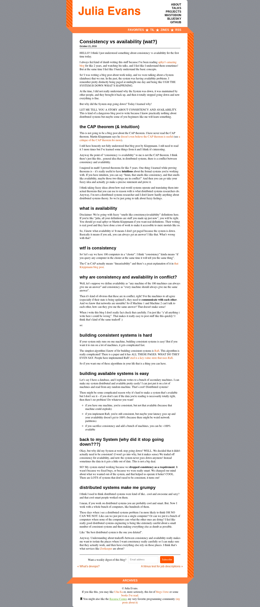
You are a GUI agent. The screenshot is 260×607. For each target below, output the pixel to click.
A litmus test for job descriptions (160, 566)
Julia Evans (109, 10)
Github (175, 22)
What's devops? (90, 566)
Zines (165, 29)
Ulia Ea (118, 592)
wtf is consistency (98, 248)
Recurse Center (117, 599)
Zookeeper (106, 548)
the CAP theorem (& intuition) (109, 126)
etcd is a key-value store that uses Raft (151, 358)
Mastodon (173, 15)
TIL (152, 29)
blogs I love (162, 592)
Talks (176, 8)
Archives (130, 580)
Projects (173, 11)
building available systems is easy (114, 373)
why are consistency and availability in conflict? (128, 277)
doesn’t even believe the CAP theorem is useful (147, 136)
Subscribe (167, 559)
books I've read (129, 595)
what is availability (98, 208)
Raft (156, 350)
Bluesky (174, 18)
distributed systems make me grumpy (117, 487)
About (176, 4)
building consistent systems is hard (116, 335)
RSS (178, 29)
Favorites (136, 29)
